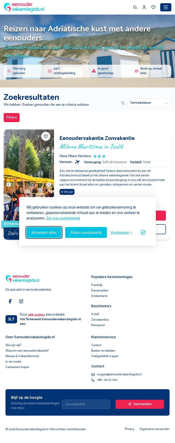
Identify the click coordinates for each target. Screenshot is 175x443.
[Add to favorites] (45, 136)
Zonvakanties (100, 320)
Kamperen (98, 325)
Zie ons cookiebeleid (63, 218)
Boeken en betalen (103, 351)
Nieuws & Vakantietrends (22, 356)
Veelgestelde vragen (104, 356)
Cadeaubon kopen (17, 367)
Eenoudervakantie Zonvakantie (97, 138)
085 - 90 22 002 (107, 380)
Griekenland (99, 296)
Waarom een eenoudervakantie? (27, 351)
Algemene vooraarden (155, 429)
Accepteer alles (44, 232)
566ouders (36, 314)
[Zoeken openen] (135, 7)
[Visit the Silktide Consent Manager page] (143, 232)
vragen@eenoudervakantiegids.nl (119, 374)
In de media (13, 362)
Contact (96, 345)
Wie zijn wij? (13, 345)
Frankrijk (96, 285)
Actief (95, 314)
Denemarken (99, 291)
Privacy (129, 429)
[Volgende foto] (49, 184)
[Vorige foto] (8, 184)
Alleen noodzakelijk (86, 232)
